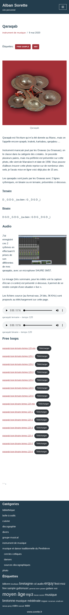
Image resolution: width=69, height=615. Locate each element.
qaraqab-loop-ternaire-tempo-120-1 (18, 356)
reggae (44, 601)
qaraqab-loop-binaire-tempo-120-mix (18, 404)
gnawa (42, 588)
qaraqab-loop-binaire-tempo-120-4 (17, 436)
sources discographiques (17, 565)
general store (34, 588)
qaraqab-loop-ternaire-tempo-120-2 (18, 364)
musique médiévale (28, 600)
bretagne (26, 583)
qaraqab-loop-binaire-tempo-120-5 (17, 443)
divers (5, 532)
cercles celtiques (13, 554)
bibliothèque (8, 510)
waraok (21, 606)
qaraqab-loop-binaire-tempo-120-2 (17, 420)
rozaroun (51, 601)
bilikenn (6, 583)
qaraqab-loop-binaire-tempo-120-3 (17, 428)
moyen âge (13, 594)
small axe (59, 601)
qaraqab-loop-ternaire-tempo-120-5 (18, 388)
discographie (9, 526)
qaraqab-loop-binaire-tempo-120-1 (17, 412)
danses (8, 559)
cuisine (6, 521)
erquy (49, 583)
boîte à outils (9, 515)
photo (5, 570)
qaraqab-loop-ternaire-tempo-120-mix (18, 348)
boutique (15, 584)
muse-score (39, 595)
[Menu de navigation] (63, 7)
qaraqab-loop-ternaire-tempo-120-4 (18, 380)
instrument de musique (14, 32)
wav (36, 47)
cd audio (39, 583)
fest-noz (59, 583)
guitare (49, 588)
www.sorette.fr (34, 611)
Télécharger (44, 348)
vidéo (15, 605)
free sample (23, 47)
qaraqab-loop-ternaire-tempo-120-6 (18, 396)
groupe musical (10, 537)
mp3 (29, 594)
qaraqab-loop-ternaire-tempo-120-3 (18, 372)
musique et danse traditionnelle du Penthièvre (26, 548)
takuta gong (7, 606)
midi (55, 588)
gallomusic (22, 588)
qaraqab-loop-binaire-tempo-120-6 (17, 452)
